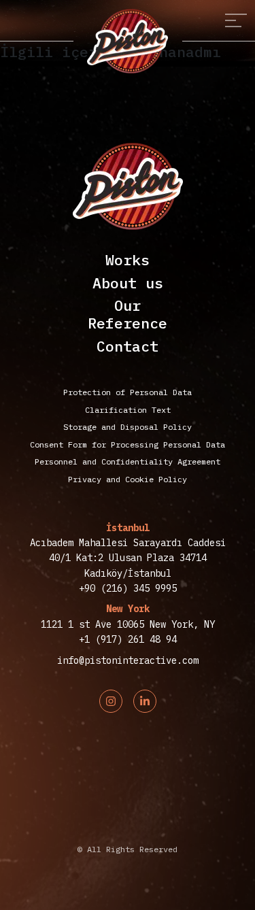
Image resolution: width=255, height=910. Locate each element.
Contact (127, 346)
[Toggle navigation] (236, 20)
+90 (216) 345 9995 (128, 588)
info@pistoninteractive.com (128, 660)
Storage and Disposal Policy (127, 427)
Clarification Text (128, 410)
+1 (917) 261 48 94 (128, 639)
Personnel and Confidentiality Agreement (127, 461)
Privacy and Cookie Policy (127, 479)
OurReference (127, 314)
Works (127, 259)
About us (127, 282)
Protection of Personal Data (127, 392)
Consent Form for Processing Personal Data (127, 444)
